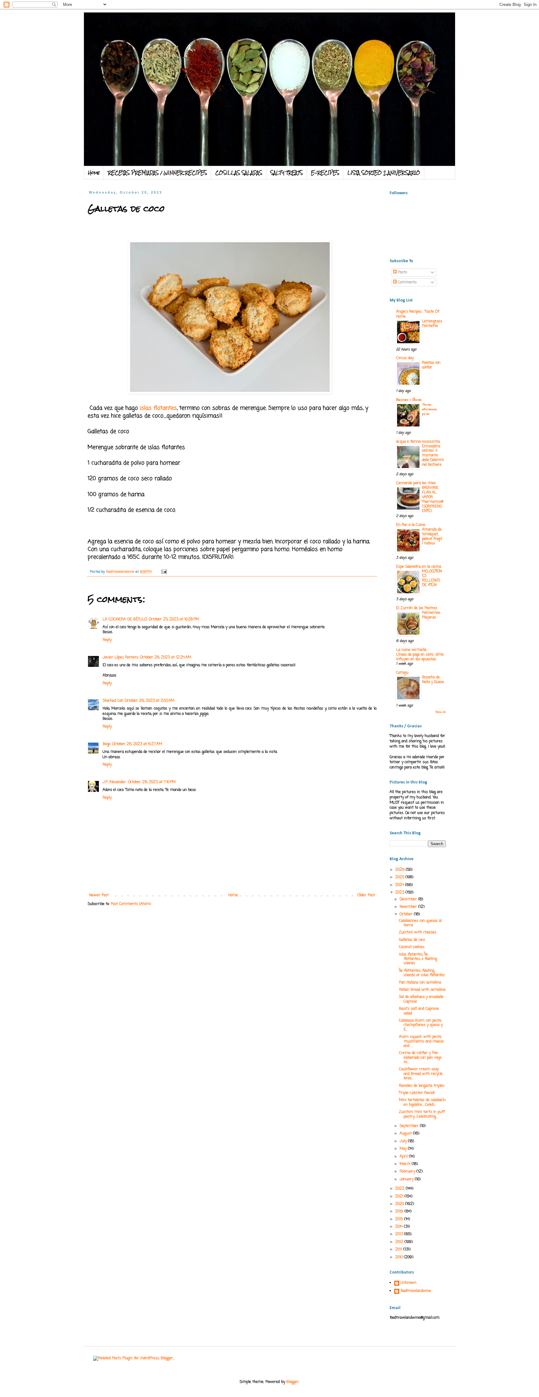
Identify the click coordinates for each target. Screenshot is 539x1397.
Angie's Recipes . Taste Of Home (417, 314)
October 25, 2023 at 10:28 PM (174, 619)
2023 (400, 892)
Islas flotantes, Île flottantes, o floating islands (418, 959)
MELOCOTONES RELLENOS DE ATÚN (432, 578)
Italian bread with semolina (422, 990)
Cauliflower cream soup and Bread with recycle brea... (421, 1074)
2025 (400, 877)
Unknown (408, 1283)
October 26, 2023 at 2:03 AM (149, 701)
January (407, 1179)
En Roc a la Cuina (410, 525)
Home (94, 172)
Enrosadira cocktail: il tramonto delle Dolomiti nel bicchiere (433, 456)
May (404, 1149)
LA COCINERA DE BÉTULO (125, 619)
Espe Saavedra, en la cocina (418, 567)
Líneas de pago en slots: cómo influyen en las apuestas (420, 657)
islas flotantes (157, 408)
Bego (106, 744)
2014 (399, 1227)
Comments (407, 282)
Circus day (405, 358)
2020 (400, 1204)
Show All (440, 712)
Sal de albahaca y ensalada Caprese (421, 999)
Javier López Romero (120, 657)
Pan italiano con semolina (420, 982)
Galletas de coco (412, 940)
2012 (400, 1242)
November (409, 907)
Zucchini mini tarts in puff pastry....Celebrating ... (422, 1114)
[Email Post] (164, 571)
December (409, 899)
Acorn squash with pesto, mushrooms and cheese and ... (421, 1041)
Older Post (366, 895)
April (404, 1156)
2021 (400, 1196)
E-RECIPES (325, 172)
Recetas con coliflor (431, 365)
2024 (400, 885)
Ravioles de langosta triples (421, 1086)
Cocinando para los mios (416, 483)
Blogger (292, 1382)
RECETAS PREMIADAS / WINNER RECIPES (157, 172)
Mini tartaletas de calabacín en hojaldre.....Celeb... (422, 1102)
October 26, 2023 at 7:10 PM (152, 782)
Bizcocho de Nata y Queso (433, 680)
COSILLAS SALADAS (238, 172)
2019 (400, 1211)
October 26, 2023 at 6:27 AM (137, 744)
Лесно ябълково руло (429, 409)
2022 (400, 1189)
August (406, 1133)
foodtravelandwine (416, 1291)
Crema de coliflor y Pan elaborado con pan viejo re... (420, 1057)
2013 (399, 1234)
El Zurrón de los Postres (416, 608)
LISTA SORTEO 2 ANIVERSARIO (383, 172)
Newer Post (99, 895)
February (408, 1171)
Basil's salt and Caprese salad (419, 1011)
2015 (399, 1219)
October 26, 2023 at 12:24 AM (165, 657)
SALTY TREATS (286, 172)
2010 (399, 1257)
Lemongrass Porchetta (432, 324)
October (407, 914)
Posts (402, 272)
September (410, 1126)
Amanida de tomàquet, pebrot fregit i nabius (432, 536)
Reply (107, 640)
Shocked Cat (113, 701)
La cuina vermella (411, 650)
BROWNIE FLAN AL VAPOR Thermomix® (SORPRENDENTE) (432, 499)
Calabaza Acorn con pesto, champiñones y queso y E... (421, 1025)
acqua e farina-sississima (418, 442)
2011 (399, 1249)
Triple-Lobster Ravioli (417, 1093)
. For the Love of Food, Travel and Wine (212, 28)
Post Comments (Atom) (131, 904)
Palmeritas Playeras (431, 615)
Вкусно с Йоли (408, 400)
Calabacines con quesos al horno (420, 923)
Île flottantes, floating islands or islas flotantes (422, 973)
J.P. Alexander (114, 782)
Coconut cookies (412, 947)
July (404, 1141)
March (406, 1164)
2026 (400, 870)
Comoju (402, 673)
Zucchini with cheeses (417, 932)
